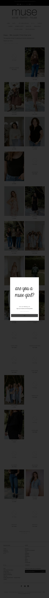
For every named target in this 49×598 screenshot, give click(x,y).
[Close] (38, 278)
